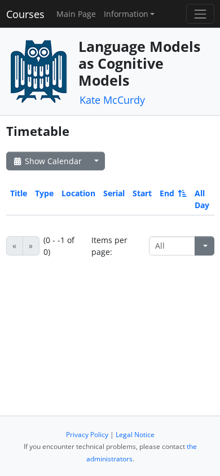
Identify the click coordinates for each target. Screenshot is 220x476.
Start (142, 193)
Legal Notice (135, 434)
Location (78, 193)
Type (44, 193)
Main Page (76, 13)
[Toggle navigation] (200, 14)
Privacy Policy (87, 434)
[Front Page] (38, 70)
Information (126, 13)
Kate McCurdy (112, 100)
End (167, 193)
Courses (25, 14)
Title (18, 193)
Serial (114, 193)
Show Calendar (52, 161)
